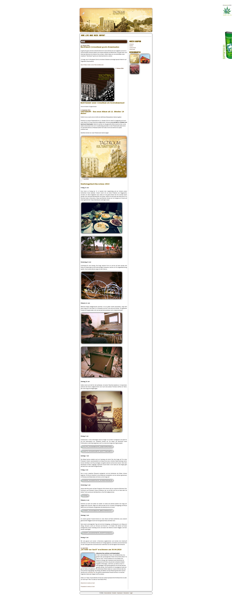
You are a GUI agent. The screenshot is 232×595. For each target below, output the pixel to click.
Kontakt (114, 593)
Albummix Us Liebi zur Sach (88, 583)
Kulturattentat (107, 593)
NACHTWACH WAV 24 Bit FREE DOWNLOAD (92, 65)
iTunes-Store (133, 47)
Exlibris (131, 45)
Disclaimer (126, 593)
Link (228, 36)
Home (82, 35)
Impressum (120, 593)
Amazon (132, 44)
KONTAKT (102, 35)
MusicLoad (132, 49)
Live (87, 35)
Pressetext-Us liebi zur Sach (88, 586)
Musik (96, 35)
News (91, 35)
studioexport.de (91, 572)
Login (131, 593)
